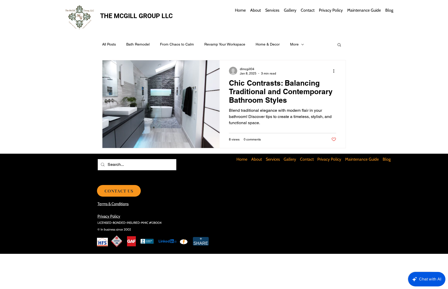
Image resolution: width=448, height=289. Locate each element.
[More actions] (335, 71)
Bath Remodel (138, 44)
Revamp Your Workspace (224, 44)
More (294, 44)
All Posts (109, 44)
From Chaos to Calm (177, 44)
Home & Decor (268, 44)
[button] (339, 45)
